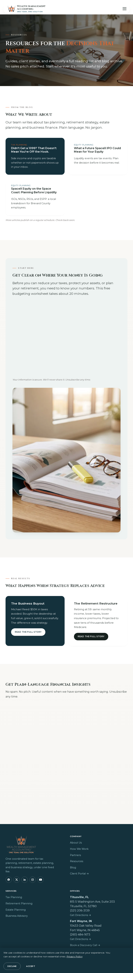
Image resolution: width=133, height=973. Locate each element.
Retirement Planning (19, 903)
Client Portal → (79, 873)
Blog (73, 867)
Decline (12, 966)
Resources (76, 861)
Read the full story (28, 632)
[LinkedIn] (24, 880)
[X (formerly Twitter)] (17, 880)
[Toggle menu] (124, 8)
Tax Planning (14, 897)
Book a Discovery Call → (85, 945)
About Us (76, 842)
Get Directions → (80, 915)
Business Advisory (17, 915)
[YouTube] (40, 880)
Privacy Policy (74, 956)
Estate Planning (16, 909)
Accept (30, 966)
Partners (75, 855)
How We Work (79, 848)
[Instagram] (32, 880)
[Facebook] (9, 880)
